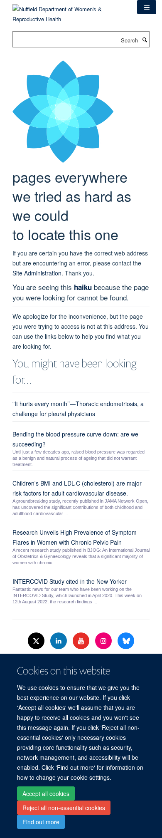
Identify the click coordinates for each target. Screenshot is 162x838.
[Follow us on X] (37, 641)
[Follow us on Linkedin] (59, 641)
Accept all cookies (45, 793)
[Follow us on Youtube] (82, 641)
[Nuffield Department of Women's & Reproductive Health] (68, 11)
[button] (146, 7)
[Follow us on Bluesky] (126, 641)
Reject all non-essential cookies (63, 807)
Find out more (40, 822)
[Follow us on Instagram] (104, 641)
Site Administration (36, 273)
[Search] (144, 39)
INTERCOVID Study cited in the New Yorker (69, 581)
